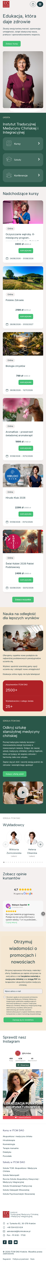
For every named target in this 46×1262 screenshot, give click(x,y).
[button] (23, 793)
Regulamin (7, 1259)
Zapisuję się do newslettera (23, 1020)
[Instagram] (10, 1242)
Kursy (17, 143)
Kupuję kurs (25, 251)
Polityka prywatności (21, 1259)
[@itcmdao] (17, 1053)
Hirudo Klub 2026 (15, 497)
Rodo (32, 1259)
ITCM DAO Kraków (18, 1252)
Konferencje (21, 175)
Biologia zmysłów (15, 366)
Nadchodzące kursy (21, 193)
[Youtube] (16, 1242)
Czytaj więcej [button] (11, 922)
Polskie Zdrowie (15, 300)
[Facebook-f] (5, 1242)
